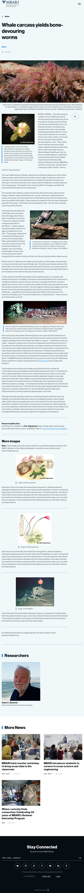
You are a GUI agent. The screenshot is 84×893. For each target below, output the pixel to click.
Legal (58, 876)
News (7, 16)
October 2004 (43, 361)
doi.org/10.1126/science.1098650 (55, 429)
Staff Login (46, 876)
